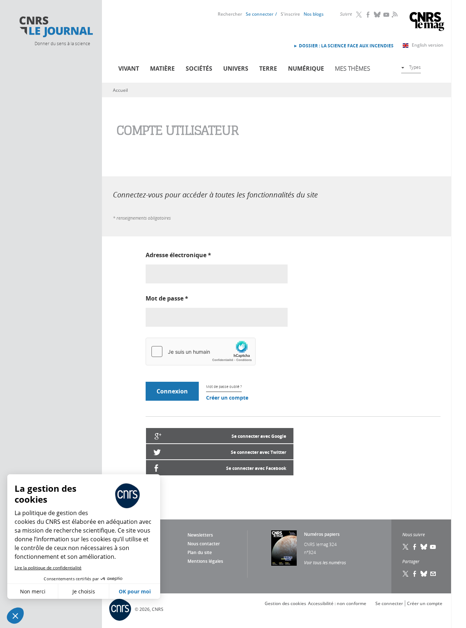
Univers (235, 68)
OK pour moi (135, 591)
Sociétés (199, 68)
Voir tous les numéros (325, 562)
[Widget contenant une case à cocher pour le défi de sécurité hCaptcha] (201, 351)
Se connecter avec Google (259, 436)
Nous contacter (203, 544)
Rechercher (230, 14)
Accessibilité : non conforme (337, 603)
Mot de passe (167, 298)
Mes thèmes (352, 68)
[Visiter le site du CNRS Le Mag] (427, 22)
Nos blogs (314, 14)
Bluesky (377, 14)
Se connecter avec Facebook (256, 468)
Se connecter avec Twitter (258, 452)
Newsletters (200, 535)
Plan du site (199, 552)
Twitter (359, 14)
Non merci (33, 591)
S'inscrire (290, 14)
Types (415, 67)
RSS (394, 14)
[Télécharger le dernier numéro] (284, 548)
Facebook (368, 14)
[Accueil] (55, 27)
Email (433, 574)
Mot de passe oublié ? (224, 386)
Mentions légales (205, 561)
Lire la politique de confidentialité (48, 568)
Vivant (128, 68)
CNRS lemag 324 (320, 544)
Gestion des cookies (285, 603)
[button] (15, 615)
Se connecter (259, 14)
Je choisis (83, 591)
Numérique (306, 68)
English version (427, 45)
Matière (162, 68)
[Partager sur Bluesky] (424, 574)
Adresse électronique (178, 255)
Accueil (120, 90)
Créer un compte (227, 397)
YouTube (386, 14)
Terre (268, 68)
